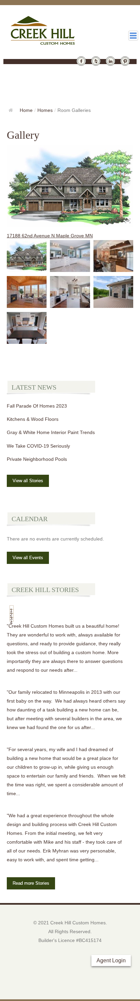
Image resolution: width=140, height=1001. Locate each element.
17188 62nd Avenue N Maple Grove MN (50, 235)
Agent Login (111, 960)
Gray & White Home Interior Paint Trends (51, 432)
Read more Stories (31, 883)
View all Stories (28, 480)
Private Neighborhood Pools (37, 459)
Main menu (133, 36)
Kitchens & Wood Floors (32, 419)
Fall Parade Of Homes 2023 (37, 406)
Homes (45, 110)
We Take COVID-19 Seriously (38, 446)
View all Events (28, 557)
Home (26, 110)
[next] (125, 182)
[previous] (14, 182)
